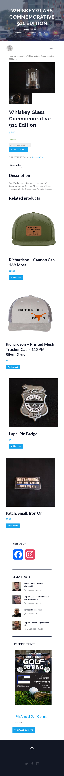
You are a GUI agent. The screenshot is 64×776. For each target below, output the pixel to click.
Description (15, 165)
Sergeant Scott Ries (33, 610)
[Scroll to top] (32, 745)
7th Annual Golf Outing (31, 716)
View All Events (23, 730)
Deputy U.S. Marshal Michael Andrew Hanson (36, 598)
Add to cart (18, 149)
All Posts (34, 30)
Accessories (20, 56)
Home (26, 30)
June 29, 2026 (31, 629)
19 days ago (30, 590)
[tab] (15, 165)
